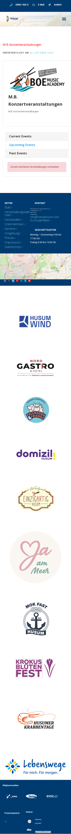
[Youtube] (29, 281)
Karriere (10, 228)
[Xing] (21, 281)
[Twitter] (13, 281)
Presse (9, 238)
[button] (64, 19)
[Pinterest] (17, 281)
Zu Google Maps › (40, 220)
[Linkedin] (25, 281)
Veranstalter (13, 219)
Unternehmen (14, 224)
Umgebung (12, 233)
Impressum (12, 242)
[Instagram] (9, 281)
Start (8, 207)
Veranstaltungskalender (17, 213)
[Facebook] (5, 281)
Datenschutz (13, 247)
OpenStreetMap (15, 277)
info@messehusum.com (44, 217)
